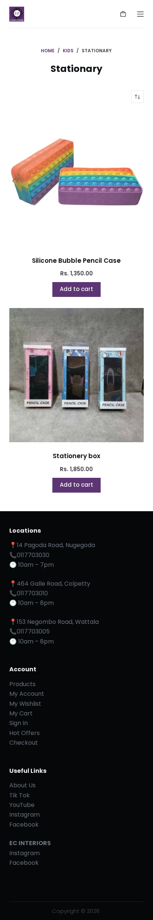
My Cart (21, 713)
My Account (26, 693)
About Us (22, 785)
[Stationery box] (76, 375)
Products (22, 684)
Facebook (24, 824)
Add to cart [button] (76, 289)
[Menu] (140, 14)
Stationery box (76, 455)
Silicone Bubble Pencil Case (76, 260)
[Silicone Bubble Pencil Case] (76, 179)
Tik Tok (19, 795)
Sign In (18, 723)
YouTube (22, 805)
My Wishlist (25, 703)
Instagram (24, 814)
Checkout (23, 742)
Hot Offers (24, 733)
